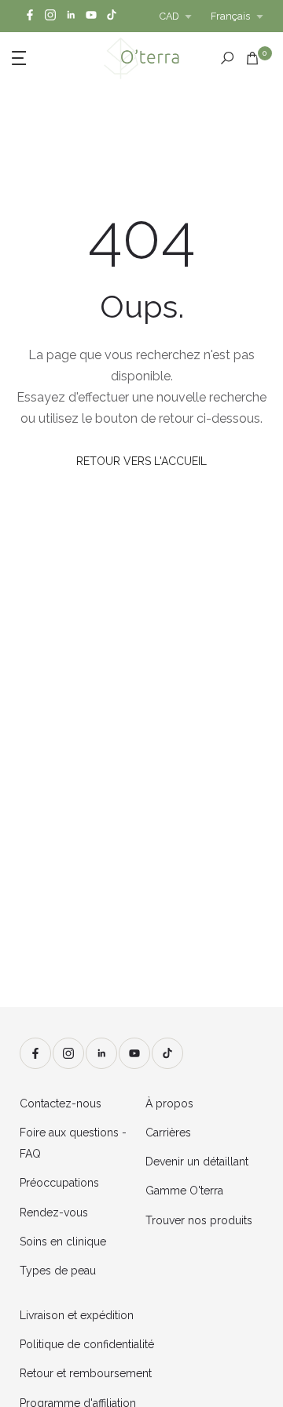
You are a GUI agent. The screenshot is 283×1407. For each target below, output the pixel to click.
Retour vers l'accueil (141, 461)
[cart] (252, 58)
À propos (169, 1103)
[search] (227, 58)
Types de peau (58, 1270)
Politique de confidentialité (87, 1344)
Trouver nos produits (198, 1220)
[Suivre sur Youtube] (91, 16)
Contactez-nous (60, 1103)
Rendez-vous (54, 1212)
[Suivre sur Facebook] (30, 16)
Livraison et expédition (77, 1315)
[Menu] (40, 56)
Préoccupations (59, 1182)
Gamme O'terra (184, 1190)
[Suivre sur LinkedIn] (70, 16)
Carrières (168, 1132)
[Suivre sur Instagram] (50, 16)
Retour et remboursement (86, 1373)
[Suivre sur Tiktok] (111, 16)
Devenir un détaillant (196, 1161)
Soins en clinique (63, 1241)
